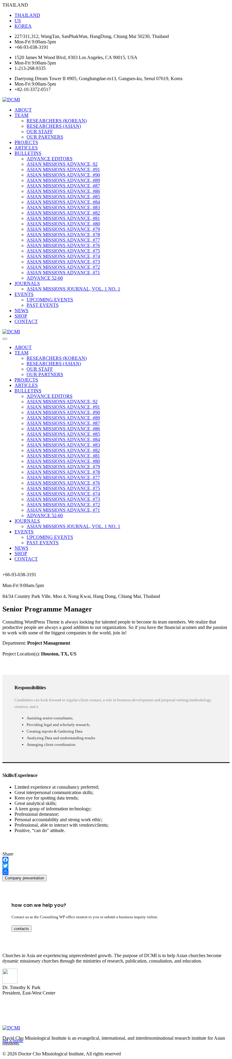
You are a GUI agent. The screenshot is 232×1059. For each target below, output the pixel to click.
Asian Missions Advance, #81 (63, 218)
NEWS (21, 310)
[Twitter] (116, 866)
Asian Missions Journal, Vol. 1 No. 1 (73, 288)
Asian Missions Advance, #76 (63, 245)
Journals (27, 283)
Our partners (45, 137)
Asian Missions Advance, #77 (63, 240)
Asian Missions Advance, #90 (63, 175)
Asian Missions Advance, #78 (63, 234)
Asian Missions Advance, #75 (63, 250)
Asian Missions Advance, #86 (63, 191)
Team (21, 115)
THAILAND (27, 15)
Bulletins (27, 153)
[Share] (116, 872)
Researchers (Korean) (57, 120)
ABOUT (23, 109)
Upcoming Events (50, 299)
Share (7, 853)
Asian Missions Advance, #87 (63, 185)
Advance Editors (49, 158)
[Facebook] (116, 860)
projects (26, 142)
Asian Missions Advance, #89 (63, 180)
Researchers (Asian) (54, 126)
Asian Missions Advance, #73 (63, 261)
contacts (21, 928)
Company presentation (24, 878)
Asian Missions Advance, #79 (63, 229)
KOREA (23, 26)
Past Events (43, 305)
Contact (26, 321)
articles (26, 147)
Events (24, 294)
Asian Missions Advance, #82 (63, 212)
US (17, 20)
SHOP (20, 316)
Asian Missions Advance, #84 (63, 202)
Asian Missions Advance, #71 (63, 272)
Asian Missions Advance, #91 (63, 169)
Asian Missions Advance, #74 (63, 256)
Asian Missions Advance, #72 (63, 267)
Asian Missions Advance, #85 (63, 196)
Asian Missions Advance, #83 (63, 207)
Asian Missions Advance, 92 (62, 164)
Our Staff (40, 131)
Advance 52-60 (45, 278)
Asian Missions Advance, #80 (63, 223)
